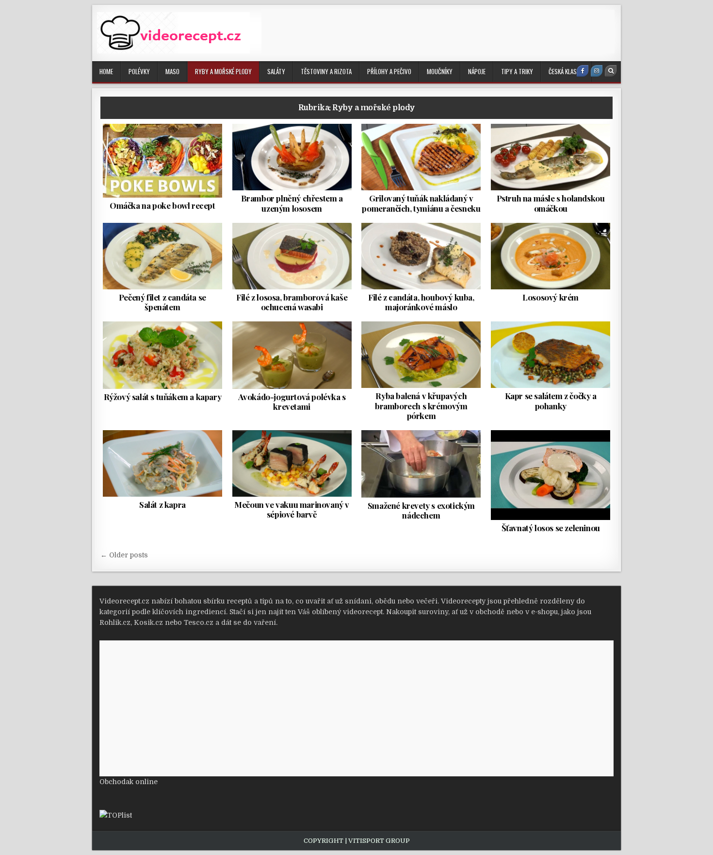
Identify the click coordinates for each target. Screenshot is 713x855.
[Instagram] (596, 71)
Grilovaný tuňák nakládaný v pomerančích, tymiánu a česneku (421, 203)
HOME (106, 71)
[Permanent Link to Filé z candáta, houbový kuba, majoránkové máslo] (421, 256)
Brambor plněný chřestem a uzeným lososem (292, 203)
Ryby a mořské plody (223, 71)
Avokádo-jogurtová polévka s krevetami (292, 401)
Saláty (276, 71)
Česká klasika (566, 71)
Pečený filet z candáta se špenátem (162, 302)
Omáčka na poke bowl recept (162, 205)
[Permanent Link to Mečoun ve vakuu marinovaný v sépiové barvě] (292, 463)
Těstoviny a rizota (326, 71)
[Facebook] (582, 71)
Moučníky (440, 71)
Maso (172, 71)
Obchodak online (128, 782)
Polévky (139, 71)
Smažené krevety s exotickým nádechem (421, 510)
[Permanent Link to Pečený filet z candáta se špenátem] (162, 256)
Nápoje (477, 71)
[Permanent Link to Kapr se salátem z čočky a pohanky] (550, 354)
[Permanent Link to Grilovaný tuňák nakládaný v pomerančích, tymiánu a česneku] (421, 157)
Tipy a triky (517, 71)
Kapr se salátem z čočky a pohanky (551, 400)
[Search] (610, 71)
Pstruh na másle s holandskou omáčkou (551, 203)
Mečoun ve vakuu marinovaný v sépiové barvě (291, 509)
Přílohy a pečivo (389, 71)
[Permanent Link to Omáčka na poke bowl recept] (162, 161)
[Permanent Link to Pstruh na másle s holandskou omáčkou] (550, 157)
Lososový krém (550, 297)
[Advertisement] (438, 31)
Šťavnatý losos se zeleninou (551, 527)
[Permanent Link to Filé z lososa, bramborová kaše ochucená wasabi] (292, 256)
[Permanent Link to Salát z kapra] (162, 463)
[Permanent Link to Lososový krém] (550, 256)
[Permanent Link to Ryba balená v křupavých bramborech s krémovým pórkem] (421, 354)
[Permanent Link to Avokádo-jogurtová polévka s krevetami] (292, 354)
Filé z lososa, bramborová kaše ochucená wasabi (291, 302)
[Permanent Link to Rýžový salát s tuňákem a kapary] (162, 354)
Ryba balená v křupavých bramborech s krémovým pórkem (421, 405)
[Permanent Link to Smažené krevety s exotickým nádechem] (421, 463)
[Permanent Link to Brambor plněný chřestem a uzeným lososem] (292, 157)
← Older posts (124, 555)
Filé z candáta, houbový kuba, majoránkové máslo (421, 302)
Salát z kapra (162, 504)
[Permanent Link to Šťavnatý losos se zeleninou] (550, 475)
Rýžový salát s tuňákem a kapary (163, 396)
